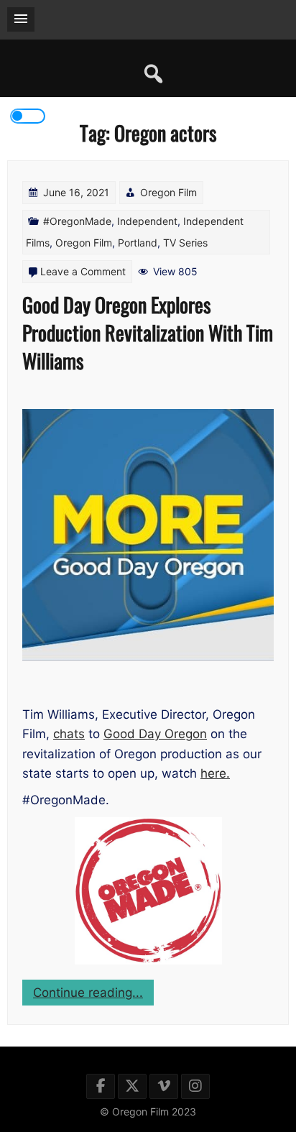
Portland (137, 242)
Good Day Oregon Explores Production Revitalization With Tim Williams (147, 332)
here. (215, 773)
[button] (20, 19)
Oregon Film (168, 192)
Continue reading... (93, 995)
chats (69, 734)
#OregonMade (77, 221)
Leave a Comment (83, 271)
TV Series (185, 242)
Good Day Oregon (155, 734)
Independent (147, 221)
